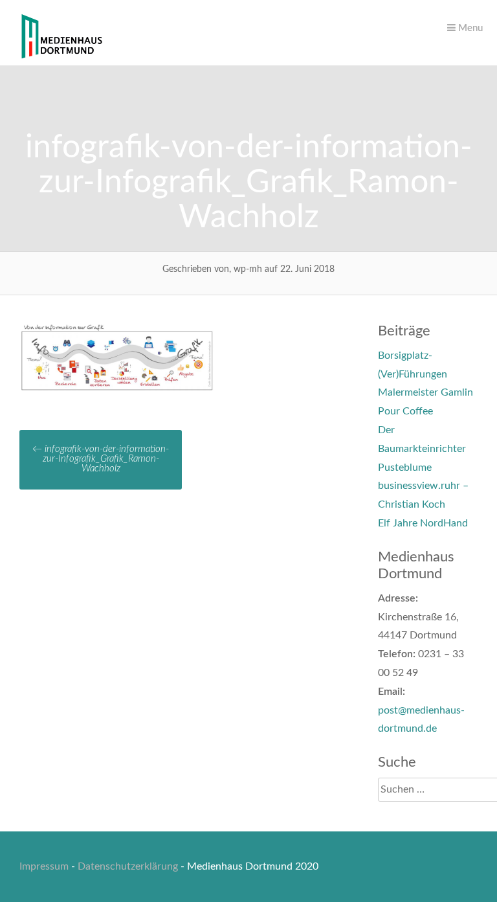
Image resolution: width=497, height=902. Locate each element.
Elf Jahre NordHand (423, 523)
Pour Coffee (405, 411)
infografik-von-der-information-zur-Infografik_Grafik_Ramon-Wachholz (100, 458)
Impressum (44, 866)
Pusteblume (405, 467)
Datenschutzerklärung (128, 866)
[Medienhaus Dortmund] (61, 56)
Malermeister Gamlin (425, 392)
